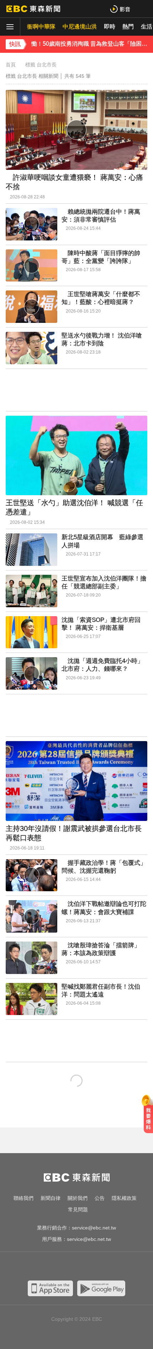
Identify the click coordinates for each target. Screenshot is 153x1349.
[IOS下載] (50, 1288)
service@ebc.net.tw (94, 1228)
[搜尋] (143, 8)
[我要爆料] (148, 1116)
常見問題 (78, 1209)
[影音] (120, 8)
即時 (109, 27)
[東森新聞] (33, 8)
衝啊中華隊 (41, 27)
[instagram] (69, 1267)
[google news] (112, 1267)
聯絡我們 (23, 1198)
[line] (84, 1267)
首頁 (11, 64)
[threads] (98, 1267)
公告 (100, 1198)
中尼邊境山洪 (80, 27)
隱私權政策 (124, 1198)
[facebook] (41, 1267)
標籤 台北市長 (41, 64)
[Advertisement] (76, 390)
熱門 (128, 27)
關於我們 (78, 1198)
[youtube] (55, 1267)
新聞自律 (50, 1198)
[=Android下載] (101, 1288)
